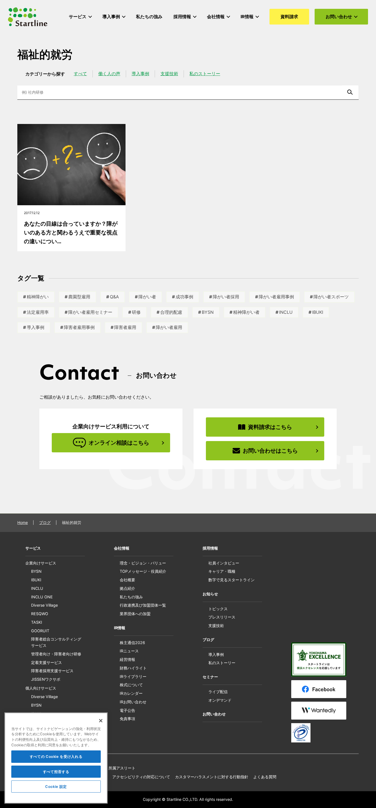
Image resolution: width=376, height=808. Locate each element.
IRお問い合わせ (133, 701)
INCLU (286, 312)
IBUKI (317, 312)
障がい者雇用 (169, 327)
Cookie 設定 (56, 786)
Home (22, 522)
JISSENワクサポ (45, 679)
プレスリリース (221, 617)
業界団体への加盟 (135, 613)
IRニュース (129, 650)
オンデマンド (219, 700)
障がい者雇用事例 (276, 296)
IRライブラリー (133, 676)
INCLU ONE (42, 596)
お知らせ (210, 593)
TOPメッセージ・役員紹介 (143, 571)
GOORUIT (40, 630)
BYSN (208, 312)
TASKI (36, 622)
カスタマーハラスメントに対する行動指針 (211, 776)
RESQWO (39, 613)
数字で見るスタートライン (231, 579)
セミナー (210, 676)
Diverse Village (44, 605)
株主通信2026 (132, 642)
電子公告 (127, 710)
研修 (136, 312)
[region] (56, 758)
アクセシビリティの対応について (141, 776)
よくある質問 (264, 776)
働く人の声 (109, 73)
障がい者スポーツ (331, 296)
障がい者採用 (226, 296)
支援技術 (169, 73)
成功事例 (184, 296)
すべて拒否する (56, 771)
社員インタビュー (223, 563)
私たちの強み (131, 596)
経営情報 (127, 659)
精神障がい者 (246, 312)
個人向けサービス (40, 688)
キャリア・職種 (221, 571)
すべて (80, 73)
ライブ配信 (218, 691)
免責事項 (127, 718)
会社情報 (121, 548)
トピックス (218, 608)
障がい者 (147, 296)
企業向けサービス (40, 563)
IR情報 (119, 627)
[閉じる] (101, 721)
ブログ (45, 522)
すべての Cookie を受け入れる (56, 757)
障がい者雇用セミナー (90, 312)
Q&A (114, 296)
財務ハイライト (133, 668)
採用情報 (210, 548)
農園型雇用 (79, 296)
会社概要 (127, 579)
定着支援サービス (46, 662)
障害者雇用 (125, 327)
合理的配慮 (171, 312)
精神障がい (38, 296)
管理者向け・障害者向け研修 (56, 654)
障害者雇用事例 (79, 327)
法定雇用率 (38, 312)
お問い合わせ (214, 714)
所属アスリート (121, 768)
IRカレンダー (131, 693)
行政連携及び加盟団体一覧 (143, 605)
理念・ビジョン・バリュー (143, 563)
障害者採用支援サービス (52, 670)
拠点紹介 (127, 588)
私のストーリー (204, 73)
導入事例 (140, 73)
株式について (131, 684)
